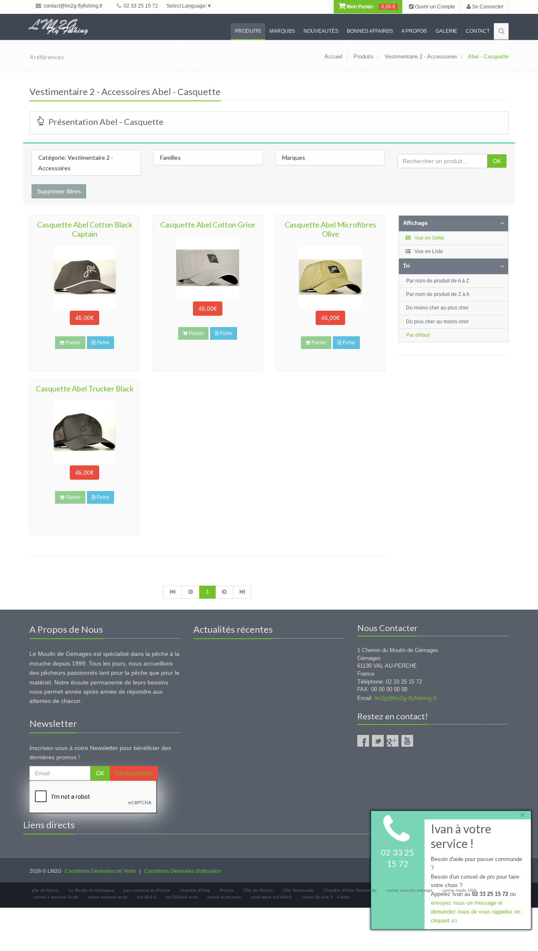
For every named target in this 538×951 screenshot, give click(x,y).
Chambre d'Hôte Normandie (350, 890)
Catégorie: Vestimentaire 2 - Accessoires (75, 163)
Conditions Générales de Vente (100, 871)
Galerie (446, 31)
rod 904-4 (146, 897)
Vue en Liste (428, 251)
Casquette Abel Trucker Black (85, 388)
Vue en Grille (428, 238)
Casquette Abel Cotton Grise (207, 224)
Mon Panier (370, 7)
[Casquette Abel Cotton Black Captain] (84, 277)
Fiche (102, 343)
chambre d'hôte (195, 890)
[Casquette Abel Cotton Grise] (207, 267)
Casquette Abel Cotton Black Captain (84, 229)
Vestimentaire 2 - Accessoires (421, 56)
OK (497, 161)
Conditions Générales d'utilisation (182, 871)
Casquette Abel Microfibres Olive (330, 229)
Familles (170, 157)
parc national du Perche (147, 890)
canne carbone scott (107, 897)
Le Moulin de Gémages (91, 890)
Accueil (333, 56)
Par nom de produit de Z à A (437, 294)
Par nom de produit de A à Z (437, 281)
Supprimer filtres (59, 191)
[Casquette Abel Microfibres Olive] (330, 277)
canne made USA (459, 890)
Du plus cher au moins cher (437, 322)
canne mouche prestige (410, 890)
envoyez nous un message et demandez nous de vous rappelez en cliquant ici (475, 912)
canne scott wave (224, 897)
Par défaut (418, 335)
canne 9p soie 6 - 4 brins (325, 897)
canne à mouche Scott (56, 897)
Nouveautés (320, 31)
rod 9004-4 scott (182, 897)
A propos (414, 31)
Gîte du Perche (258, 890)
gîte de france (45, 890)
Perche (227, 890)
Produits (248, 31)
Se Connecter (487, 7)
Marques (282, 31)
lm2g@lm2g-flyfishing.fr (405, 698)
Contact (478, 31)
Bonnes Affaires (370, 31)
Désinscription (134, 773)
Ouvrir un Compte (434, 7)
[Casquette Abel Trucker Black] (84, 431)
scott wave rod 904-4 (271, 897)
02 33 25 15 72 (140, 6)
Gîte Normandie (298, 890)
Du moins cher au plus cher (437, 308)
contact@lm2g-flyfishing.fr (72, 6)
